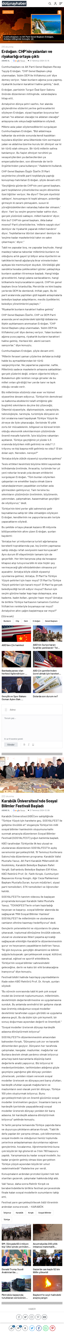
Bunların (7, 621)
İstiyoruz (7, 1212)
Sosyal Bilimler (44, 1212)
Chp (17, 621)
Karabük (19, 1212)
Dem (26, 621)
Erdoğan (36, 621)
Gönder (11, 744)
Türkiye (7, 1219)
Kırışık (31, 1212)
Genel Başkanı (51, 621)
